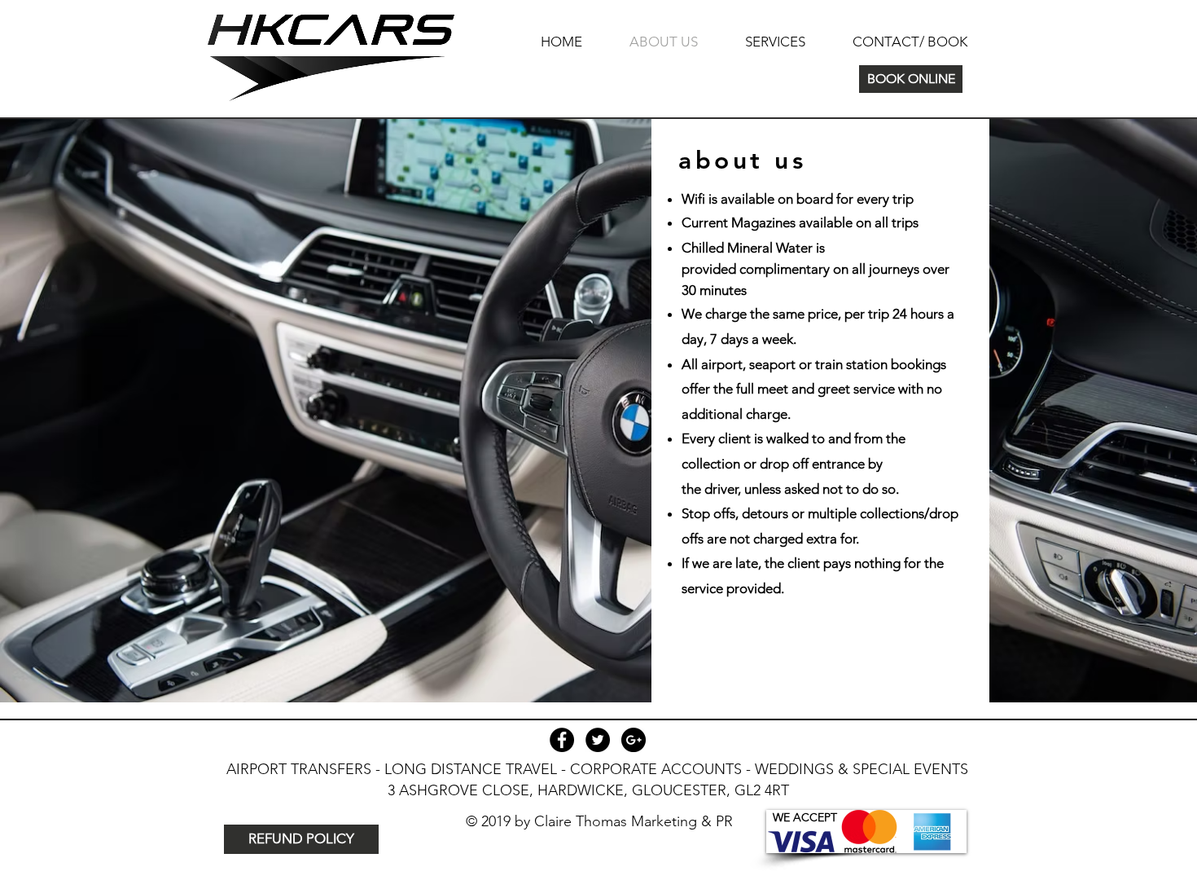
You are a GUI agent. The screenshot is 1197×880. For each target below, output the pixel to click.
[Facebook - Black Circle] (562, 740)
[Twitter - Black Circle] (597, 740)
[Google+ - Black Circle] (633, 740)
